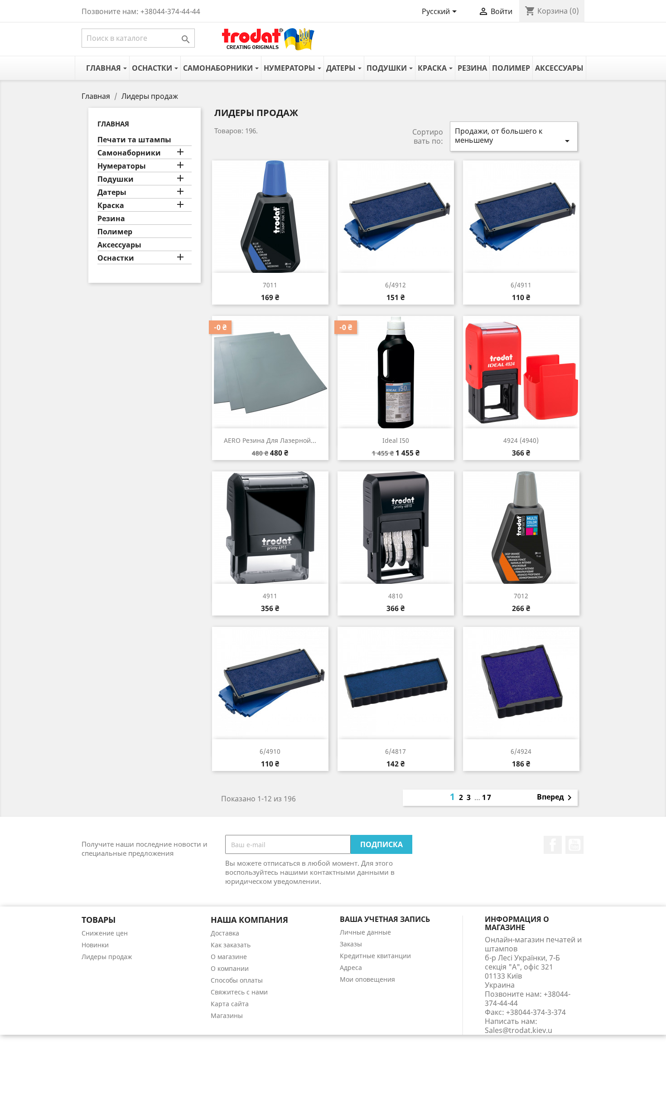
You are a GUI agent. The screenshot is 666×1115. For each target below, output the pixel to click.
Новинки (95, 944)
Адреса (351, 967)
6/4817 (395, 751)
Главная (113, 123)
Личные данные (365, 932)
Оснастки (115, 258)
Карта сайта (230, 1003)
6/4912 (395, 285)
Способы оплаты (237, 980)
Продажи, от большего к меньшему (514, 136)
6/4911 (521, 285)
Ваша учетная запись (385, 919)
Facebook (553, 845)
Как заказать (231, 944)
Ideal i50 (395, 440)
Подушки (115, 179)
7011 (270, 285)
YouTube (574, 845)
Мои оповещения (367, 979)
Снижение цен (105, 933)
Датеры (111, 192)
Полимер (114, 232)
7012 (521, 595)
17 (487, 797)
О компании (230, 968)
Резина (111, 218)
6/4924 (521, 751)
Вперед (556, 797)
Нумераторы (121, 166)
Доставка (225, 933)
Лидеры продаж (107, 956)
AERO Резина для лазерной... (270, 440)
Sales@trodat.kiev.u (518, 1030)
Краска (110, 205)
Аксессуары (119, 245)
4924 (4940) (521, 440)
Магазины (227, 1015)
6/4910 (270, 751)
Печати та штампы (134, 140)
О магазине (229, 956)
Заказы (351, 944)
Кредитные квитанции (375, 955)
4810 (395, 595)
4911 (270, 595)
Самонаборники (129, 153)
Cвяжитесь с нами (239, 992)
